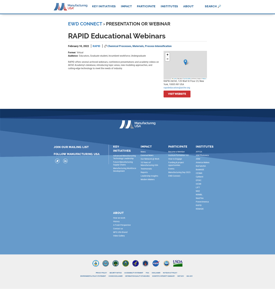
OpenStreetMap (187, 78)
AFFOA (199, 151)
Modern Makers (148, 179)
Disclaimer (156, 273)
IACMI (198, 183)
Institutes (169, 6)
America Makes (202, 162)
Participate (146, 6)
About (188, 6)
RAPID (96, 46)
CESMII (199, 173)
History (116, 221)
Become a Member (176, 151)
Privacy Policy (101, 273)
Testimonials (146, 168)
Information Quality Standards (137, 276)
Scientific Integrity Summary (163, 276)
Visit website (177, 93)
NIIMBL (199, 194)
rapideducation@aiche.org (177, 87)
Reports (144, 172)
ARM (198, 158)
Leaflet (175, 78)
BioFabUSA (201, 166)
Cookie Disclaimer (115, 276)
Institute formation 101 (178, 155)
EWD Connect (85, 24)
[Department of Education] (115, 263)
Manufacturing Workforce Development (124, 169)
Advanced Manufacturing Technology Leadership (124, 157)
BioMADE (200, 169)
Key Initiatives (104, 6)
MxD (198, 191)
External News (147, 155)
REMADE (200, 208)
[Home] (70, 6)
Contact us (118, 228)
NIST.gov (180, 276)
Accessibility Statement (133, 273)
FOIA (147, 273)
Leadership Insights (149, 175)
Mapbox (204, 78)
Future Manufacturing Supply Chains (123, 163)
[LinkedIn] (65, 161)
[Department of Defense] (105, 263)
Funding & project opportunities (176, 163)
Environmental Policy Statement (93, 276)
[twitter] (57, 161)
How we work (119, 217)
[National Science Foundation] (166, 263)
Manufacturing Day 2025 (179, 172)
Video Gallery (119, 235)
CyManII (199, 176)
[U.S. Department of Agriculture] (178, 263)
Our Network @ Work (150, 158)
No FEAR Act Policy (170, 273)
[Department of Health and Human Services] (135, 263)
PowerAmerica (202, 201)
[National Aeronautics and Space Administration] (156, 263)
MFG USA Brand (120, 232)
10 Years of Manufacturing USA (149, 163)
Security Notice (116, 273)
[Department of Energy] (125, 263)
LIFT (198, 187)
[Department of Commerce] (95, 263)
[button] (185, 62)
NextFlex (200, 198)
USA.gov (189, 276)
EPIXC (198, 180)
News (143, 151)
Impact (126, 6)
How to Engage (175, 158)
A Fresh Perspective (122, 225)
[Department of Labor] (145, 263)
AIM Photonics (202, 155)
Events (171, 168)
